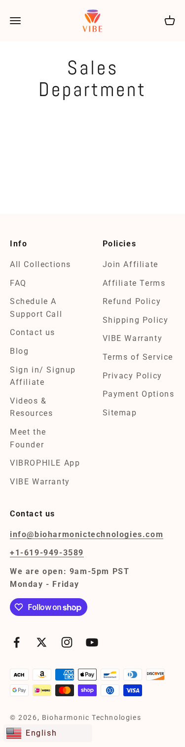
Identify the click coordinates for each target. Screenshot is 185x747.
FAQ (18, 283)
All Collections (40, 264)
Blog (19, 351)
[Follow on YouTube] (92, 642)
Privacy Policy (132, 375)
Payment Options (139, 394)
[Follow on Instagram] (67, 642)
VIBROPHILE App (45, 463)
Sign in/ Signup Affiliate (43, 376)
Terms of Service (138, 357)
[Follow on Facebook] (16, 642)
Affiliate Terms (134, 283)
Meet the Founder (28, 438)
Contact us (32, 332)
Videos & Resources (31, 407)
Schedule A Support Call (36, 308)
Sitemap (120, 412)
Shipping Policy (136, 320)
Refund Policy (132, 301)
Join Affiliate (130, 264)
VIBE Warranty (40, 481)
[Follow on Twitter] (41, 642)
